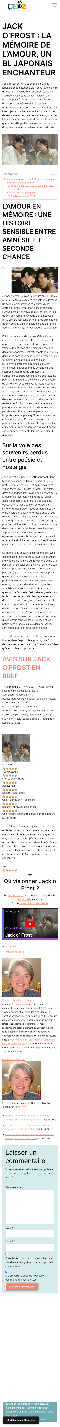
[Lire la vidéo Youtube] (30, 924)
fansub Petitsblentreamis (33, 903)
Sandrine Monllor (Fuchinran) (18, 1000)
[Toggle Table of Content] (51, 174)
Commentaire (14, 1187)
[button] (54, 5)
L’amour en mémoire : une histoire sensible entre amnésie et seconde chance (30, 181)
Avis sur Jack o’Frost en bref (21, 192)
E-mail (10, 1241)
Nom (9, 1228)
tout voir (22, 1106)
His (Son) (26, 485)
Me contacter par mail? (13, 1059)
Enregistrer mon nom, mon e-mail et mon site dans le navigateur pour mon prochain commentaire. (29, 1262)
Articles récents (14, 951)
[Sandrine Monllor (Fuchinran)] (21, 996)
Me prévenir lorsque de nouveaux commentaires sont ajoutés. (24, 1277)
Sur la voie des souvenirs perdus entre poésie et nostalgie (32, 187)
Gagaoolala (24, 899)
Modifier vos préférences (21, 1420)
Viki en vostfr (16, 895)
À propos (10, 946)
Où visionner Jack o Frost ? (23, 196)
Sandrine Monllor (23, 1004)
